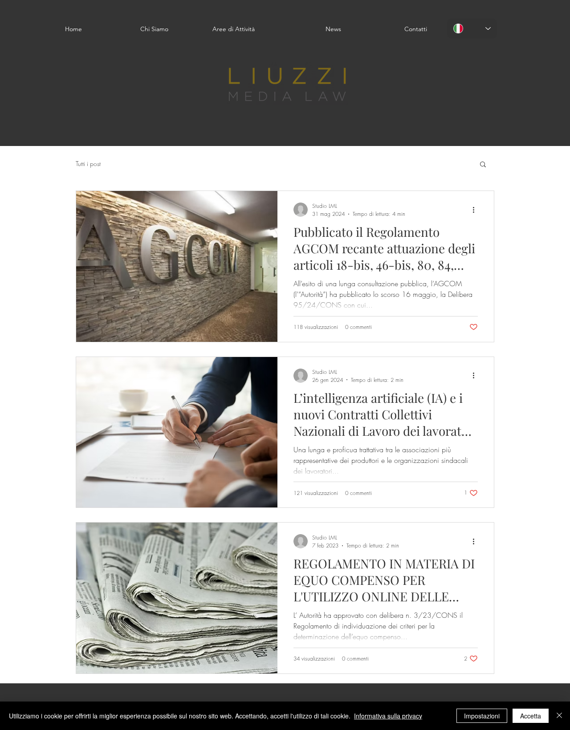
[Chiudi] (559, 716)
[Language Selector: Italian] (472, 28)
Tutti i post (88, 163)
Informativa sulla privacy (388, 715)
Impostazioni (482, 715)
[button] (483, 165)
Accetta (530, 715)
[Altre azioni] (476, 209)
